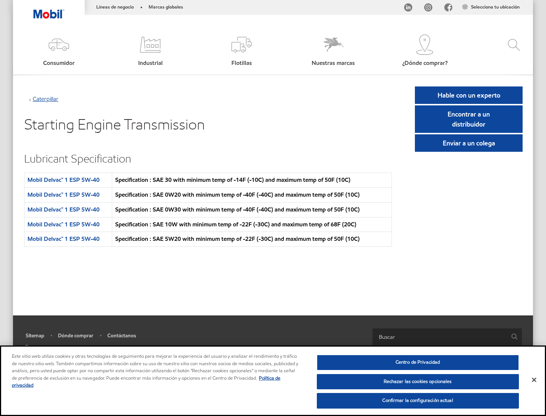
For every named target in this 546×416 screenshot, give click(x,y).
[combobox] (447, 336)
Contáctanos (121, 335)
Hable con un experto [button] (469, 95)
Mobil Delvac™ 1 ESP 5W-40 (63, 180)
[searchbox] (440, 336)
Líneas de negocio (115, 7)
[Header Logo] (49, 9)
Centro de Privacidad (418, 362)
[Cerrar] (534, 380)
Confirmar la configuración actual (417, 400)
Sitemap (35, 335)
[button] (59, 51)
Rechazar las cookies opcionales (418, 381)
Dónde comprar (75, 335)
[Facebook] (448, 8)
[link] (526, 2)
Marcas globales (166, 7)
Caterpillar (45, 99)
